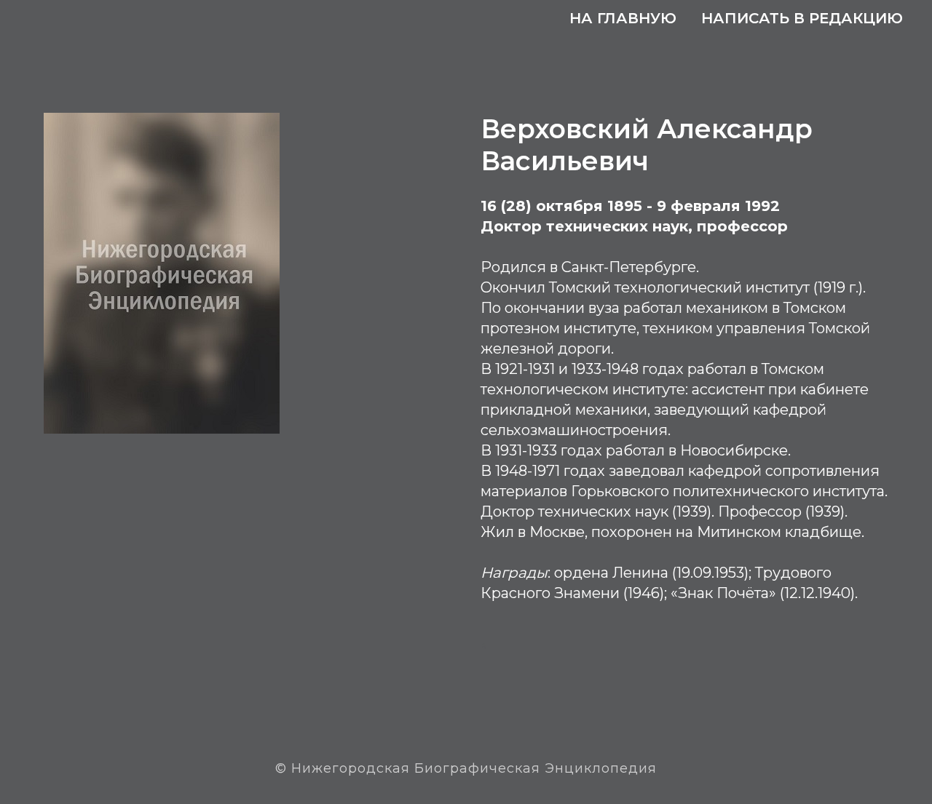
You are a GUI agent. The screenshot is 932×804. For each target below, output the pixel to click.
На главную (622, 18)
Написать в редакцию (802, 18)
